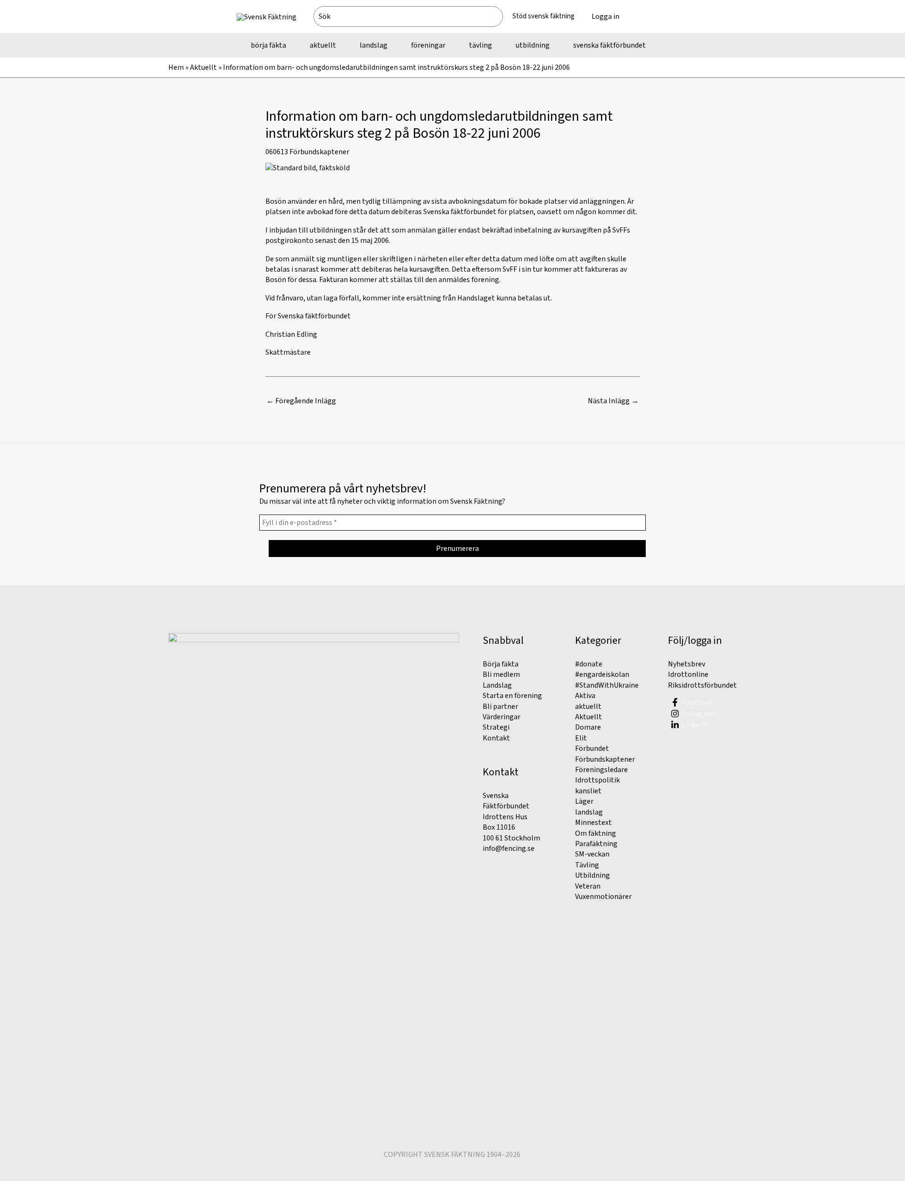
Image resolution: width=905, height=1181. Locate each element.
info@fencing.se (509, 848)
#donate (588, 664)
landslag (589, 812)
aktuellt (588, 706)
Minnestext (593, 822)
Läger (584, 801)
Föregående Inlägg (301, 401)
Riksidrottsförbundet (702, 685)
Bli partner (500, 706)
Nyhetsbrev (686, 664)
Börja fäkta (500, 664)
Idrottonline (688, 674)
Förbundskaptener (319, 152)
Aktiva (585, 695)
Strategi (496, 727)
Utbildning (592, 875)
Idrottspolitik (597, 780)
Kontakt (496, 738)
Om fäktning (595, 833)
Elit (581, 738)
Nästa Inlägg (613, 401)
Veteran (588, 886)
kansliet (588, 791)
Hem (176, 67)
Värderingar (501, 717)
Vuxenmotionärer (603, 896)
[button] (648, 16)
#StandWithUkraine (607, 685)
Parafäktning (596, 844)
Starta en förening (512, 695)
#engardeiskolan (602, 674)
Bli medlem (501, 674)
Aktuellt (203, 67)
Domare (588, 727)
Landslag (497, 685)
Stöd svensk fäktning (543, 16)
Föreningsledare (601, 770)
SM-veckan (592, 854)
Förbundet (592, 748)
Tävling (587, 865)
